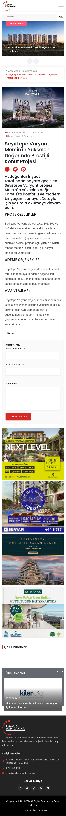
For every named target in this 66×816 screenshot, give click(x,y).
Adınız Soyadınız (15, 348)
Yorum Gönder (18, 417)
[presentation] (30, 61)
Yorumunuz (11, 383)
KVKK (45, 810)
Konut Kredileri (16, 23)
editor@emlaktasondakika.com (20, 773)
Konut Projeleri (29, 71)
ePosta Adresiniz (15, 364)
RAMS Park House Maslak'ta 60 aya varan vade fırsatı (30, 49)
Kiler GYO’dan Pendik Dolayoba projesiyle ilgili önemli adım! (31, 705)
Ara (60, 16)
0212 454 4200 (13, 768)
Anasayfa (13, 71)
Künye (28, 810)
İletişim (36, 810)
